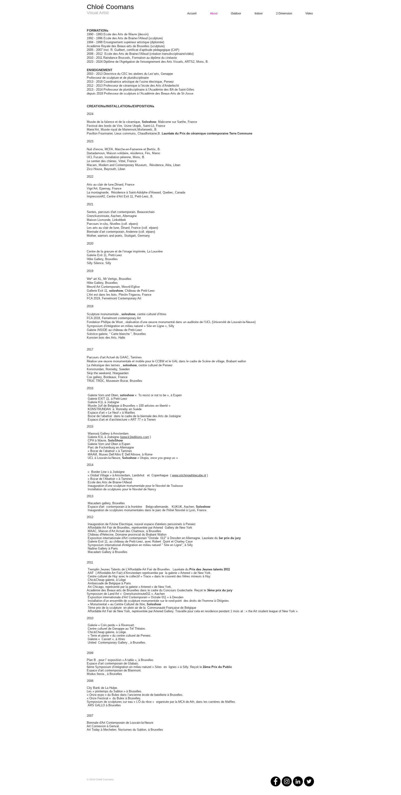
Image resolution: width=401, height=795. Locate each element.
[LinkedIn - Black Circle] (298, 781)
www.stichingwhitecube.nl (189, 475)
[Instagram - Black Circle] (287, 781)
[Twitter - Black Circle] (309, 781)
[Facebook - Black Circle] (276, 781)
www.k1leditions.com (135, 437)
